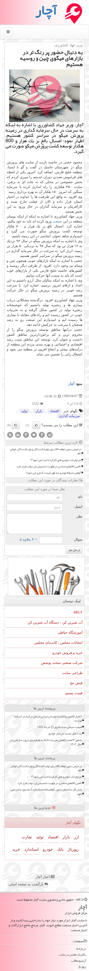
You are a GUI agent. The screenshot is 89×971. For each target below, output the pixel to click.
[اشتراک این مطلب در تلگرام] (49, 434)
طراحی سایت (72, 673)
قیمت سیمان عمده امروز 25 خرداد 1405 (59, 727)
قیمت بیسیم (74, 693)
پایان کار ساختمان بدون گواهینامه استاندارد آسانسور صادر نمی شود (46, 792)
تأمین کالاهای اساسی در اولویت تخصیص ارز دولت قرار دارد (49, 466)
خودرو (48, 849)
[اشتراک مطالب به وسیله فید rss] (10, 434)
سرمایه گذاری (69, 416)
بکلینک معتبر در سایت (72, 954)
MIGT (78, 612)
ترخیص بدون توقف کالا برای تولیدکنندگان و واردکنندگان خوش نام (45, 451)
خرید (16, 849)
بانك (60, 849)
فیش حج (76, 683)
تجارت (27, 837)
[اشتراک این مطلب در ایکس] (33, 434)
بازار (39, 411)
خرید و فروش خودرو (67, 653)
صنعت (57, 221)
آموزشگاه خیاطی (70, 632)
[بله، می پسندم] (36, 425)
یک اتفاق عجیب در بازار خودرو (65, 733)
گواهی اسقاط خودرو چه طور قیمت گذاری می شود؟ (53, 473)
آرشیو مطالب (78, 961)
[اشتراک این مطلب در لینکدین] (18, 434)
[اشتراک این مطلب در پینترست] (25, 434)
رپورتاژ (73, 849)
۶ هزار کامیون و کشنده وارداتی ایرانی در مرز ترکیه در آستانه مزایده (48, 718)
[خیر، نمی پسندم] (16, 425)
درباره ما (81, 949)
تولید (24, 411)
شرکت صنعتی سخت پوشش (62, 663)
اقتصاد (54, 411)
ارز (76, 837)
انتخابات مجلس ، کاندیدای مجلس (58, 642)
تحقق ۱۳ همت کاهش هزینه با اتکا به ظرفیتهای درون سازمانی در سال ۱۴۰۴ (46, 742)
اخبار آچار (43, 877)
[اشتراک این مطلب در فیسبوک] (41, 434)
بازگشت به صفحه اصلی (26, 884)
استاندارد (31, 849)
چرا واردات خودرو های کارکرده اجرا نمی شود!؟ (55, 460)
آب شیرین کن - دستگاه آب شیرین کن (55, 622)
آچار (71, 384)
